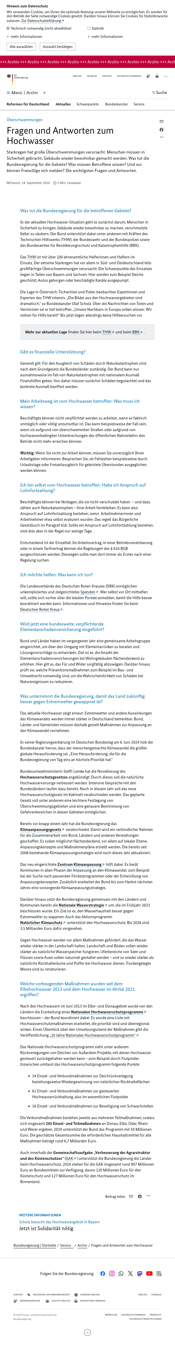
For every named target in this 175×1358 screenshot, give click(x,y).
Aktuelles (63, 104)
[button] (166, 76)
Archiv (82, 1245)
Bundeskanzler (116, 104)
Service (140, 104)
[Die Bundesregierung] (17, 79)
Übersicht (155, 1315)
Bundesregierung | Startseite (35, 1245)
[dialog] (87, 28)
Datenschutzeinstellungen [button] (145, 1319)
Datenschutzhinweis (129, 76)
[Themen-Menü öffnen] (44, 93)
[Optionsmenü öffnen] (162, 138)
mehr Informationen (26, 37)
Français (92, 76)
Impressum (111, 1315)
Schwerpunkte (88, 104)
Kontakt (107, 76)
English (77, 76)
